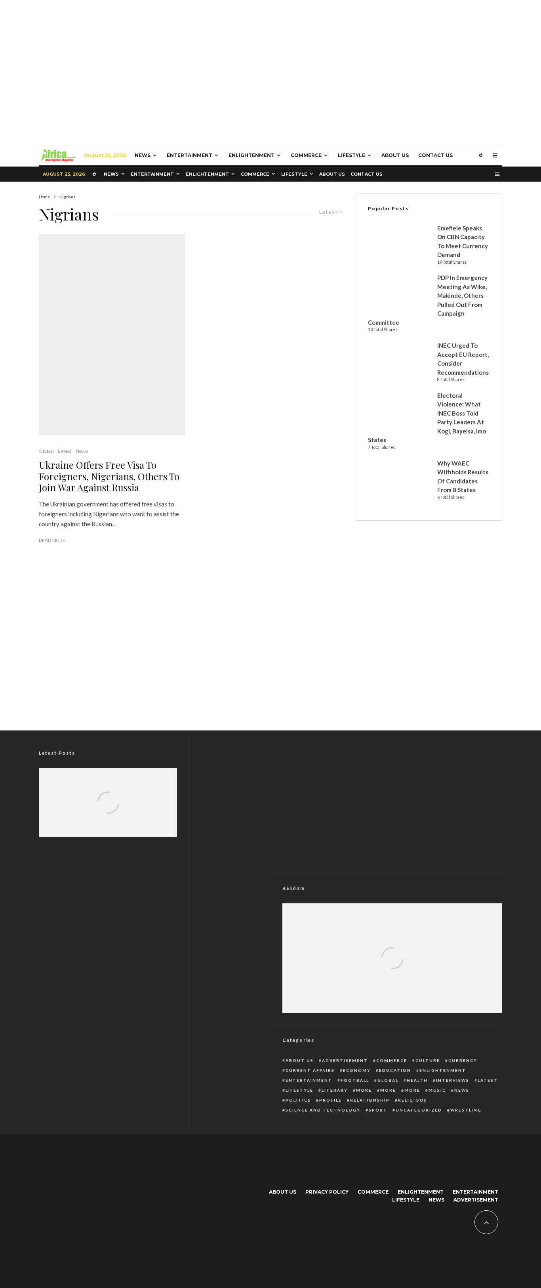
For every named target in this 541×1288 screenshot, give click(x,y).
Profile (330, 1100)
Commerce (306, 155)
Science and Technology (323, 1110)
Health (417, 1080)
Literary (335, 1090)
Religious (412, 1100)
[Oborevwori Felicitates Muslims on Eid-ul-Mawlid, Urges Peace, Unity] (108, 813)
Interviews (452, 1080)
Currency (462, 1060)
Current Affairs (310, 1070)
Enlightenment (251, 155)
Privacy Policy (327, 1192)
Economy (357, 1070)
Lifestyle (351, 155)
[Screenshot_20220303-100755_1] (112, 334)
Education (395, 1070)
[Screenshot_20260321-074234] (108, 813)
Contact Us (435, 155)
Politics (298, 1100)
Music (437, 1090)
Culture (427, 1060)
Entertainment (189, 155)
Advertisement (345, 1060)
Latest (65, 451)
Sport (378, 1110)
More (364, 1090)
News (142, 155)
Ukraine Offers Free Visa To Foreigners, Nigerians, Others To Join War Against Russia (109, 476)
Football (355, 1080)
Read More (52, 540)
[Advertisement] (270, 655)
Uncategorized (419, 1110)
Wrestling (466, 1110)
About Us (395, 155)
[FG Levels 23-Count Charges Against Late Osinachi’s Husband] (392, 975)
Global (46, 451)
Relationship (370, 1100)
